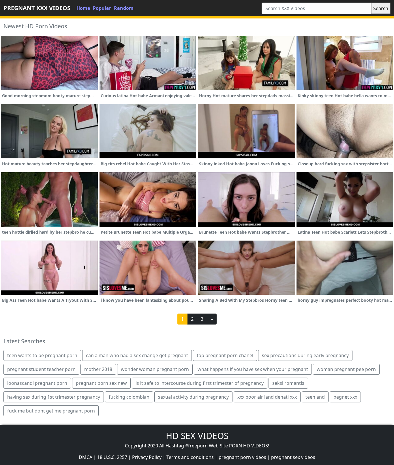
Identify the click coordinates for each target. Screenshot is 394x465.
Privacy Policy (147, 457)
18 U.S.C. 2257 (112, 457)
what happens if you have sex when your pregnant (253, 369)
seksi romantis (288, 383)
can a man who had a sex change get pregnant (137, 355)
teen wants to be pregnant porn (42, 355)
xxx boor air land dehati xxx (267, 397)
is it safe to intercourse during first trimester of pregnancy (200, 383)
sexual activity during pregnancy (193, 397)
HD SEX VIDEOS (197, 436)
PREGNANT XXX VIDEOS (36, 8)
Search (380, 8)
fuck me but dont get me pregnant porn (51, 411)
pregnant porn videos (242, 457)
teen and (315, 397)
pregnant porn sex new (101, 383)
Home (83, 8)
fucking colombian (129, 397)
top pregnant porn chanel (225, 355)
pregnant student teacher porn (41, 369)
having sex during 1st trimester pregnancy (53, 397)
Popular (102, 8)
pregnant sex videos (293, 457)
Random (124, 8)
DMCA (85, 457)
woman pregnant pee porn (346, 369)
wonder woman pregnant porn (155, 369)
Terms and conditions (190, 457)
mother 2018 (98, 369)
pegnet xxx (345, 397)
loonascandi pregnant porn (37, 383)
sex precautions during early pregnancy (305, 355)
